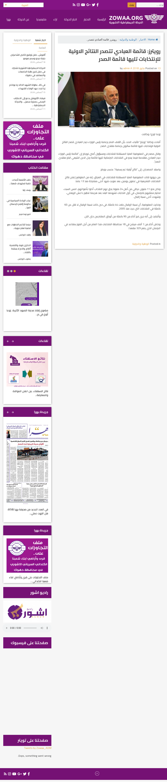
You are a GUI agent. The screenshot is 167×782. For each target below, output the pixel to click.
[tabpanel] (27, 301)
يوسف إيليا (27, 190)
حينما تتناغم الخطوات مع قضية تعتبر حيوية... (19, 226)
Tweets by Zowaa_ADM (37, 747)
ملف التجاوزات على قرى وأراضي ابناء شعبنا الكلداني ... (28, 579)
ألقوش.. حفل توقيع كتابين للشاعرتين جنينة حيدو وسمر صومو (27, 57)
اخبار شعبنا (40, 40)
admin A (127, 68)
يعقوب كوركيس (24, 259)
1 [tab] (14, 271)
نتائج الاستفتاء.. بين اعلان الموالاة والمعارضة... (30, 393)
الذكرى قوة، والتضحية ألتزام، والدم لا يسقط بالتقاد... (20, 248)
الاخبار (142, 39)
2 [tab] (11, 271)
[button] (23, 4)
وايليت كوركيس (25, 235)
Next (8, 340)
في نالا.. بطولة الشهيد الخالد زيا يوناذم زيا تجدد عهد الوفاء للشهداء (27, 87)
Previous (13, 340)
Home (151, 39)
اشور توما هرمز (25, 214)
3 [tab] (8, 271)
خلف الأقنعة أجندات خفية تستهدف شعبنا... (20, 182)
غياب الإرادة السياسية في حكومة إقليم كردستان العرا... (19, 204)
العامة (42, 47)
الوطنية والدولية (128, 39)
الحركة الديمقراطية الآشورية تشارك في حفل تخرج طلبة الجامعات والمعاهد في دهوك (28, 71)
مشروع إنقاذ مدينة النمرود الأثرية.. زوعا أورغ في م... (27, 312)
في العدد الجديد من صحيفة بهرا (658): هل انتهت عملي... (28, 511)
